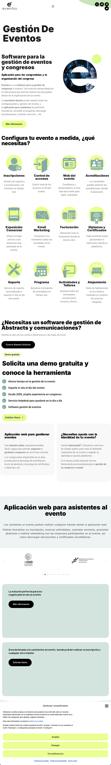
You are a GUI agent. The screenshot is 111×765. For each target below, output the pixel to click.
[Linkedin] (107, 4)
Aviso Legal (72, 761)
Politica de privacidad (58, 761)
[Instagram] (97, 4)
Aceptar (55, 737)
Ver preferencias (55, 753)
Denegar (55, 745)
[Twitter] (107, 8)
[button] (106, 705)
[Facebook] (102, 4)
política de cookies (36, 721)
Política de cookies (41, 761)
